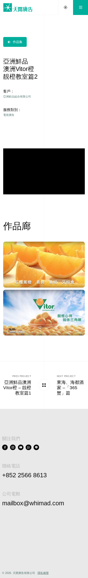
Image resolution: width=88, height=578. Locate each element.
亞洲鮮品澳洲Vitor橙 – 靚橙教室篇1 (17, 387)
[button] (15, 42)
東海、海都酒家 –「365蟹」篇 (70, 387)
